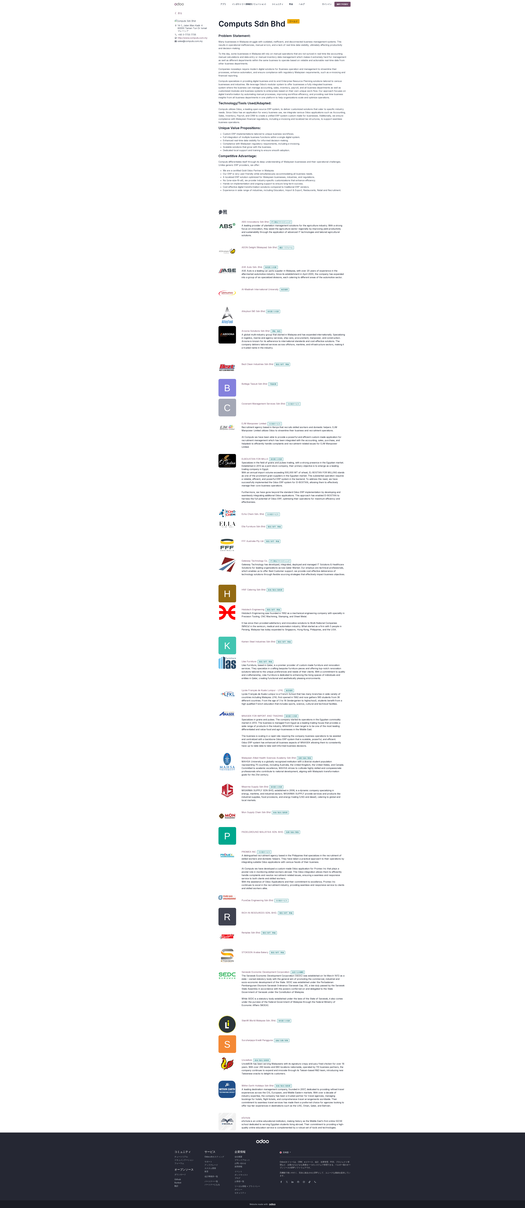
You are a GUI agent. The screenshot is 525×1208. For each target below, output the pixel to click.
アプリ (223, 4)
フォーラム (179, 1163)
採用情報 (238, 1166)
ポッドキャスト (241, 1175)
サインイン (327, 4)
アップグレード (211, 1165)
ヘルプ (302, 4)
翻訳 (176, 1186)
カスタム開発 (210, 1168)
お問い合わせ (240, 1163)
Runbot (177, 1182)
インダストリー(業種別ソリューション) (249, 4)
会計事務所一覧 (211, 1176)
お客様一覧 (239, 1181)
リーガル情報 (240, 1186)
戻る (180, 13)
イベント (238, 1171)
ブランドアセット (242, 1160)
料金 (291, 4)
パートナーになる (212, 1184)
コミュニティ (277, 4)
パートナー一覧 (211, 1181)
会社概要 (238, 1156)
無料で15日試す (342, 4)
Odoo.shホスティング (214, 1156)
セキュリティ (240, 1193)
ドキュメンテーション (184, 1160)
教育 (206, 1171)
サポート (208, 1161)
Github (177, 1179)
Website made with (259, 1204)
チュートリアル (181, 1156)
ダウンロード (180, 1174)
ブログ (237, 1178)
